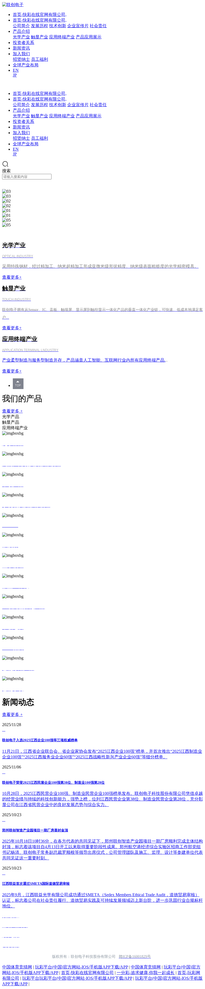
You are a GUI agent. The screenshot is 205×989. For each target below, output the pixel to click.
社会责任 (98, 25)
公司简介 (21, 25)
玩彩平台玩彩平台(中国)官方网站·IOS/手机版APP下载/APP (77, 978)
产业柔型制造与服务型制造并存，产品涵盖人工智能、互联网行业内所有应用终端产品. (83, 360)
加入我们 (21, 53)
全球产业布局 (25, 65)
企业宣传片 (78, 25)
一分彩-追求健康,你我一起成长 (146, 972)
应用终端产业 (62, 37)
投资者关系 (23, 42)
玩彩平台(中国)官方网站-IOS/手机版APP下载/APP (81, 967)
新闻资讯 (21, 48)
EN (16, 70)
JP (15, 75)
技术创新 (57, 25)
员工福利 (39, 59)
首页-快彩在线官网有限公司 (87, 972)
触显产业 (39, 37)
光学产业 (21, 37)
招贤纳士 (21, 59)
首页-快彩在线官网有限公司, (39, 14)
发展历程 (39, 25)
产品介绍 (21, 31)
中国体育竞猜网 (17, 967)
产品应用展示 (88, 37)
